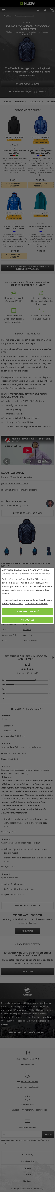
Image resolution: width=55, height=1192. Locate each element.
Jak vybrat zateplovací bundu (14, 483)
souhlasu (4, 1143)
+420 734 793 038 (29, 1081)
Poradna (27, 1168)
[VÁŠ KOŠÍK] (51, 10)
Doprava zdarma (12, 298)
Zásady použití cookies (12, 603)
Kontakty (27, 1181)
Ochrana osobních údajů (36, 603)
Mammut (27, 629)
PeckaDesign (39, 1188)
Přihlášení (45, 10)
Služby (27, 1174)
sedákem (24, 377)
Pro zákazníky (27, 1161)
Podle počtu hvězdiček (33, 709)
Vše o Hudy (27, 1154)
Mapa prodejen (27, 1064)
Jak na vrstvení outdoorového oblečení (19, 489)
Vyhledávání (38, 10)
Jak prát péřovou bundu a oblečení (17, 477)
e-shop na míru (26, 1188)
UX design (15, 1188)
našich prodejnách (13, 322)
